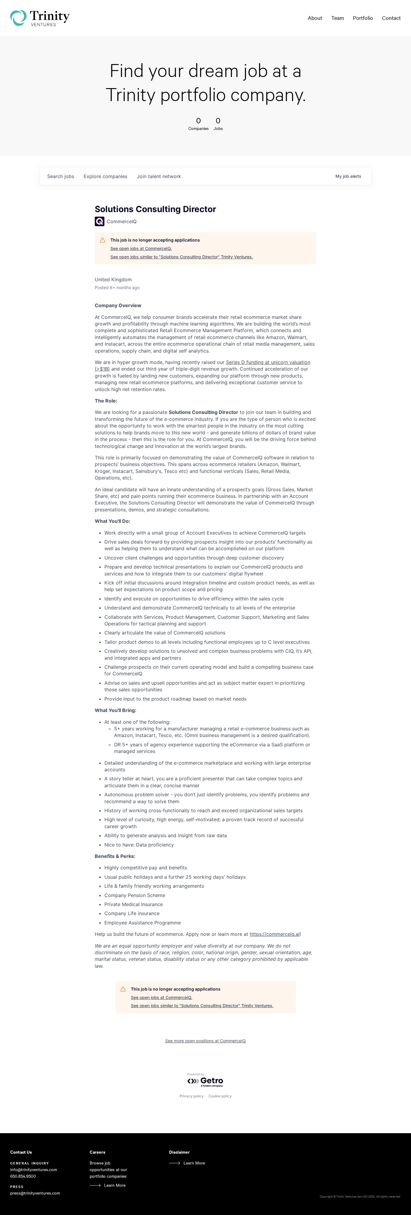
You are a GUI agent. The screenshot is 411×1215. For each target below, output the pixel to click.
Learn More (114, 1185)
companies (105, 176)
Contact (391, 17)
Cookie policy (220, 1096)
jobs (60, 176)
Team (337, 17)
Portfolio (363, 17)
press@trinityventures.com (35, 1193)
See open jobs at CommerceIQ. (141, 248)
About (315, 17)
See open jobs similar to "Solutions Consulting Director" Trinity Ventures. (181, 256)
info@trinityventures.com (33, 1169)
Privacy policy (192, 1096)
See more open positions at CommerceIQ (205, 1040)
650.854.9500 (23, 1176)
